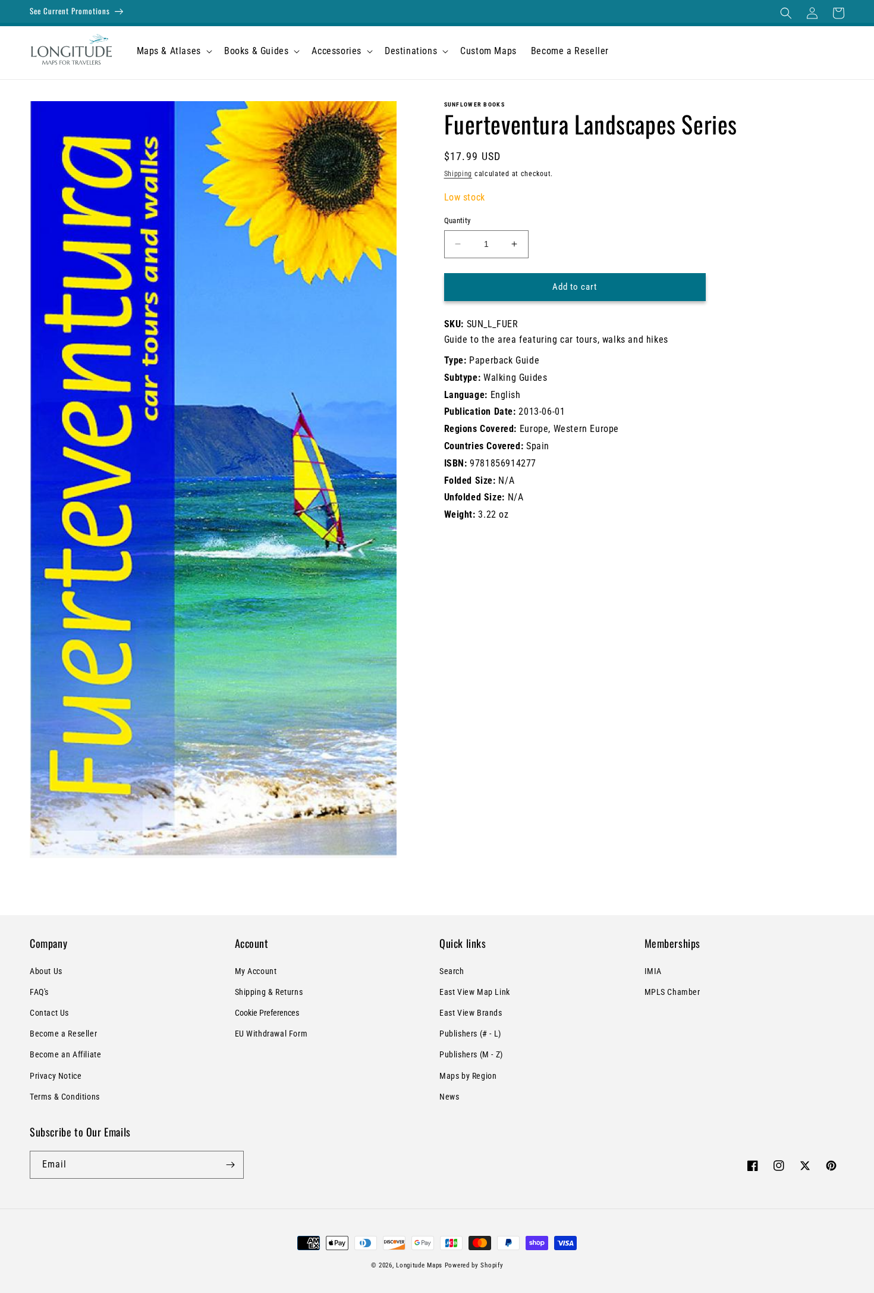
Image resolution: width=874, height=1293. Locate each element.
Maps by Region (467, 1076)
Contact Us (49, 1013)
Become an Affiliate (65, 1054)
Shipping (458, 174)
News (449, 1096)
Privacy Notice (55, 1076)
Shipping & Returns (269, 992)
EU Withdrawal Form (271, 1033)
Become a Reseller (63, 1033)
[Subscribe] (230, 1165)
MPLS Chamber (672, 992)
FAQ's (39, 992)
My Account (256, 971)
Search (451, 971)
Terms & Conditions (65, 1096)
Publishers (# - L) (470, 1033)
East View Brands (470, 1013)
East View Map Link (474, 992)
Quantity (457, 220)
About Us (46, 971)
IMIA (653, 971)
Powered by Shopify (474, 1265)
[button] (786, 13)
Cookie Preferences (267, 1013)
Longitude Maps (419, 1265)
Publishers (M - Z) (471, 1054)
